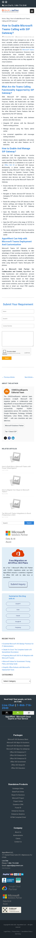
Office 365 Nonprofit (18, 765)
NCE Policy (18, 934)
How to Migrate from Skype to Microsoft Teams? (15, 490)
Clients (18, 838)
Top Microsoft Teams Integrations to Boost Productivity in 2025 (16, 514)
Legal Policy (7, 931)
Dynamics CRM (18, 804)
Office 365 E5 (9, 165)
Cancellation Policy (26, 931)
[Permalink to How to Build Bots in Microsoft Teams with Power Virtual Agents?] (18, 457)
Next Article (29, 377)
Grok (18, 609)
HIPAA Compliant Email (18, 817)
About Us (18, 832)
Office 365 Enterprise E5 (18, 758)
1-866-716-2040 (19, 5)
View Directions (6, 868)
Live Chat (8, 5)
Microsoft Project (18, 798)
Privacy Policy (16, 931)
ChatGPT (18, 603)
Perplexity (18, 627)
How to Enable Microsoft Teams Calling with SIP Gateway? (17, 29)
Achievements (18, 835)
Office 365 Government (18, 762)
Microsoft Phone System (24, 37)
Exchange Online (18, 788)
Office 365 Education (18, 768)
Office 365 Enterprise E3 (18, 755)
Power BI (18, 808)
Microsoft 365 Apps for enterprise (18, 749)
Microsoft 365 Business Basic (18, 739)
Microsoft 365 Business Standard (18, 746)
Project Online (18, 801)
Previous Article (8, 377)
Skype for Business (18, 795)
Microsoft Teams (28, 50)
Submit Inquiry (18, 584)
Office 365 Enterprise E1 (18, 752)
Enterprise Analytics (18, 814)
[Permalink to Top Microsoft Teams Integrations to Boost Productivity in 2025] (18, 504)
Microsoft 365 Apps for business (18, 742)
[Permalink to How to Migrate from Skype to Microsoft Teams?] (18, 480)
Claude (18, 615)
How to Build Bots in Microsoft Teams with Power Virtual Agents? (16, 467)
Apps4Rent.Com (21, 924)
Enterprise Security (18, 811)
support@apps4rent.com (15, 865)
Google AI (18, 621)
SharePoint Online (18, 792)
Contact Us (18, 842)
